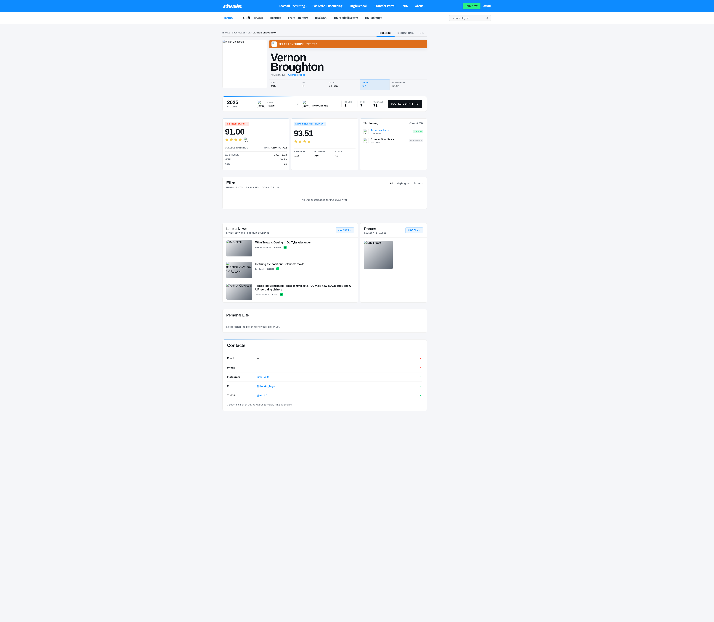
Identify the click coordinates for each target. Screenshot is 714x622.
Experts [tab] (418, 183)
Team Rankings (298, 18)
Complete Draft (402, 104)
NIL (405, 6)
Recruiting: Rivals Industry (309, 124)
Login (487, 6)
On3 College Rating (237, 124)
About (419, 6)
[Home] (232, 6)
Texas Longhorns (380, 130)
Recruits (275, 18)
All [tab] (391, 183)
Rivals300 (321, 18)
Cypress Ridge (296, 74)
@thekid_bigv (266, 386)
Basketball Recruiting (327, 6)
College (385, 33)
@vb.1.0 (262, 395)
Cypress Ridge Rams (382, 139)
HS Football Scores (346, 18)
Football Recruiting (292, 6)
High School (358, 6)
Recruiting (406, 33)
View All (414, 230)
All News (345, 230)
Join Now (471, 6)
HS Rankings (373, 18)
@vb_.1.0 (263, 376)
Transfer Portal (384, 6)
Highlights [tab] (403, 183)
